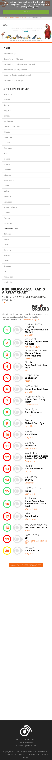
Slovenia (7, 250)
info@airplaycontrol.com (26, 745)
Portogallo (8, 223)
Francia (7, 142)
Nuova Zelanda (10, 207)
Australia (8, 94)
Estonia (7, 132)
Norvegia (8, 202)
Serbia (6, 244)
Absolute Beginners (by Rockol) (17, 75)
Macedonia (9, 180)
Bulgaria (7, 110)
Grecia (7, 153)
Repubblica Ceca (10, 228)
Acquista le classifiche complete (26, 565)
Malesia (7, 185)
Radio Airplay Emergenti (14, 80)
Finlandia (8, 137)
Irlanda (7, 159)
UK (5, 271)
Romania (7, 234)
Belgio (6, 105)
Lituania (7, 175)
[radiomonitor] (40, 307)
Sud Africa (8, 277)
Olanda (7, 212)
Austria (7, 99)
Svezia (6, 260)
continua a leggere (31, 319)
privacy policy (32, 7)
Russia (6, 239)
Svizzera (7, 266)
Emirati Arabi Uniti (12, 126)
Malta (6, 191)
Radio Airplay (10, 53)
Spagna (7, 255)
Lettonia (7, 169)
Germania (8, 148)
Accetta (26, 11)
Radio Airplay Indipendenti (15, 69)
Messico (7, 196)
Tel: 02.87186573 (26, 742)
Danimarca (8, 121)
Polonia (7, 218)
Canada (7, 116)
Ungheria (8, 282)
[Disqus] (26, 604)
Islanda (7, 164)
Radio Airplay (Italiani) (13, 59)
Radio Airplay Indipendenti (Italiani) (19, 64)
